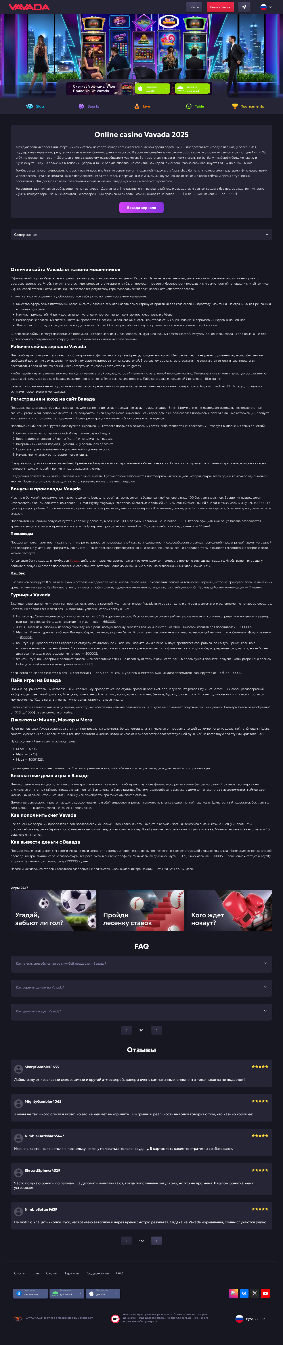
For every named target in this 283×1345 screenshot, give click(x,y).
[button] (278, 56)
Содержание (98, 1273)
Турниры (72, 1273)
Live (36, 1273)
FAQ (119, 1273)
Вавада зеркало (141, 207)
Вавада (75, 561)
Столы (51, 1273)
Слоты (19, 1273)
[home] (29, 7)
